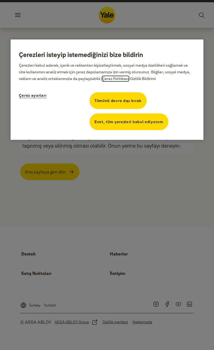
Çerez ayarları (33, 95)
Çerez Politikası (115, 78)
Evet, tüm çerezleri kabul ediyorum (128, 121)
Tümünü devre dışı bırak (118, 100)
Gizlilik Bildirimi (143, 78)
